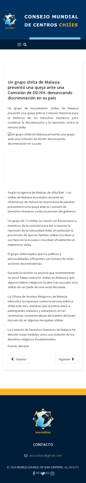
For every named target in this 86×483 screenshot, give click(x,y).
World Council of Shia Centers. (40, 467)
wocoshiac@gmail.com (45, 455)
